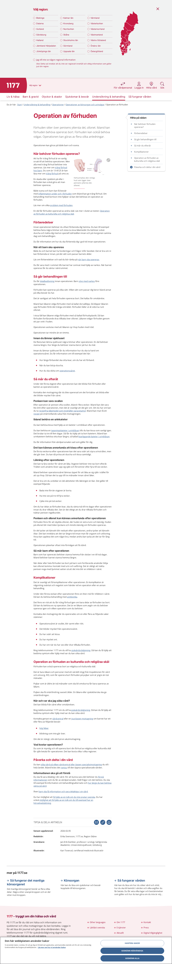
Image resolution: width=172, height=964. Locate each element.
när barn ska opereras (88, 259)
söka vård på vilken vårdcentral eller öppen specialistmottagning (71, 764)
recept (36, 413)
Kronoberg (68, 23)
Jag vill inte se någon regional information (56, 59)
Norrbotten (68, 29)
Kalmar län (68, 18)
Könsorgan (71, 880)
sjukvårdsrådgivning (80, 650)
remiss (64, 767)
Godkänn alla (132, 958)
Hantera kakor (132, 943)
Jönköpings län (43, 51)
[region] (86, 950)
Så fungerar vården (131, 880)
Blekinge (40, 18)
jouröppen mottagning (82, 718)
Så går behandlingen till (145, 139)
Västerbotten (97, 23)
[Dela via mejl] (96, 822)
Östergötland (97, 51)
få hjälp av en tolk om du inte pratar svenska (74, 797)
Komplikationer (141, 151)
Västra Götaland (98, 40)
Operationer (58, 104)
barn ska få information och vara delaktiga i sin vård (63, 791)
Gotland (40, 29)
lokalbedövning (47, 281)
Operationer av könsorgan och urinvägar (85, 104)
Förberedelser (141, 133)
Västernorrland (98, 29)
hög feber (44, 728)
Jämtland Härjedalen (46, 46)
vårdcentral (57, 718)
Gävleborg (41, 34)
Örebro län (96, 46)
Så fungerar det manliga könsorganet (25, 882)
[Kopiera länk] (102, 822)
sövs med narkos (87, 281)
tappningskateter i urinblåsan (65, 430)
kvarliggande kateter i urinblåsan (94, 436)
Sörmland (67, 46)
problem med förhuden (61, 205)
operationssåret (67, 370)
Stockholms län (70, 40)
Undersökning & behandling (37, 104)
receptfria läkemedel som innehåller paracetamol (62, 410)
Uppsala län (69, 51)
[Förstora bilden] (93, 166)
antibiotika (72, 597)
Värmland (95, 18)
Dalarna (40, 23)
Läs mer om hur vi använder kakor (52, 947)
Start (19, 104)
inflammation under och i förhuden (55, 193)
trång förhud (52, 173)
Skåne (66, 34)
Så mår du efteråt (142, 145)
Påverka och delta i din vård (147, 167)
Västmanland (97, 34)
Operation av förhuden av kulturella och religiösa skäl (147, 159)
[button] (109, 822)
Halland (39, 40)
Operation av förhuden (117, 104)
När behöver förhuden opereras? (145, 125)
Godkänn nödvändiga (132, 951)
